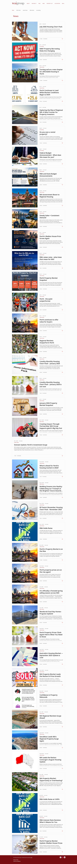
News (13, 10)
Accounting (38, 10)
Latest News (25, 10)
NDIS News (18, 10)
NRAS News (32, 10)
